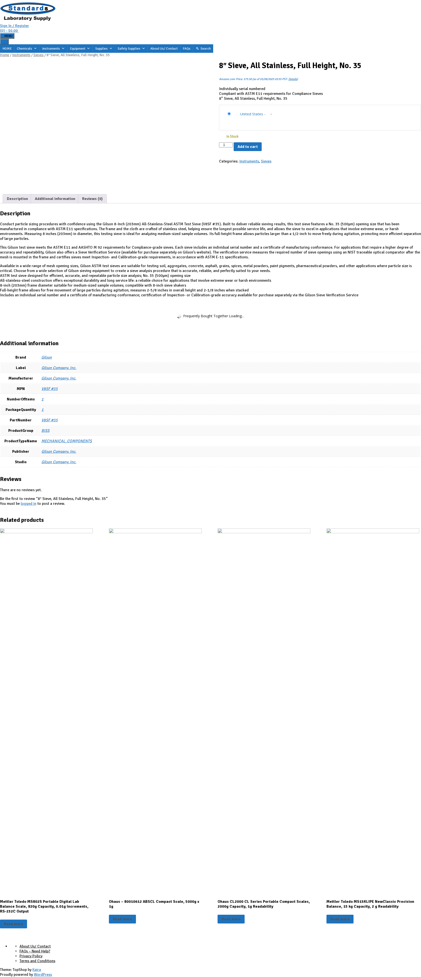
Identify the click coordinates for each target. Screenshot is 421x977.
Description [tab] (17, 198)
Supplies (101, 48)
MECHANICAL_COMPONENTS (66, 441)
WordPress (43, 974)
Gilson (46, 357)
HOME (7, 48)
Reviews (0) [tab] (92, 198)
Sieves (38, 55)
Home (4, 55)
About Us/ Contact (164, 48)
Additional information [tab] (55, 198)
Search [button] (206, 48)
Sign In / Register (14, 25)
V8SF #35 (49, 388)
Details (292, 79)
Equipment (77, 48)
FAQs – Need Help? (34, 951)
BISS (45, 430)
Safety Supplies (129, 48)
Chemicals (24, 48)
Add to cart (248, 146)
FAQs (187, 48)
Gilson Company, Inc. (58, 367)
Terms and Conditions (37, 961)
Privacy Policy (30, 956)
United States (251, 113)
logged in (28, 503)
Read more (13, 924)
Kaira (36, 969)
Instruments (51, 48)
